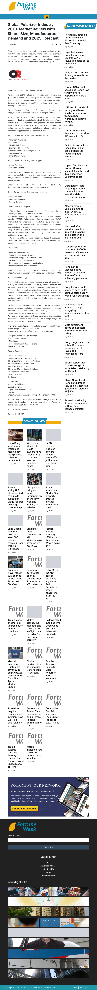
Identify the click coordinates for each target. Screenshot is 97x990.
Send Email (17, 387)
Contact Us (48, 869)
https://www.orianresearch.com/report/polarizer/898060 (31, 395)
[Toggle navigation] (46, 17)
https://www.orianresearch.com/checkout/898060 (28, 187)
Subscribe (48, 847)
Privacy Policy (48, 875)
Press (48, 862)
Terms (48, 872)
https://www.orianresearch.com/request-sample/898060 (31, 113)
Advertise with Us (48, 866)
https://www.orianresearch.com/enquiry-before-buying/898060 (34, 273)
